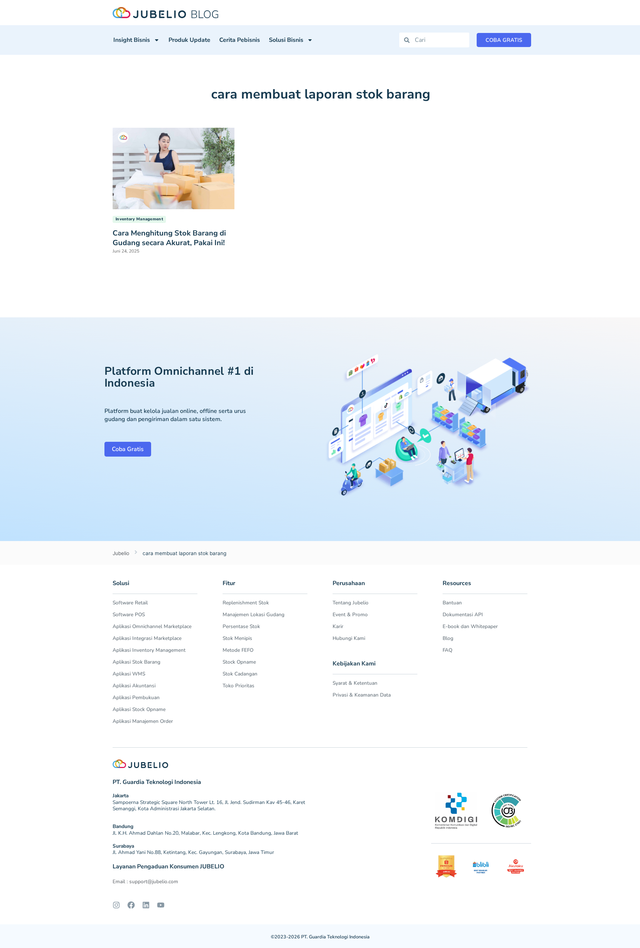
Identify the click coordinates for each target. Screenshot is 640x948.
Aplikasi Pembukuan (136, 697)
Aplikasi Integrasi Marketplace (147, 638)
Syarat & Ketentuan (355, 683)
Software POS (129, 614)
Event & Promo (350, 614)
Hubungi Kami (349, 638)
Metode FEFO (238, 650)
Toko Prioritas (238, 685)
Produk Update (189, 40)
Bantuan (452, 602)
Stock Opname (239, 661)
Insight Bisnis (131, 40)
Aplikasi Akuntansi (134, 685)
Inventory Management (139, 219)
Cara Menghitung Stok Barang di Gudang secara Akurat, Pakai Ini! (169, 238)
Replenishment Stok (246, 602)
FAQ (447, 650)
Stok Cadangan (240, 673)
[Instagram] (116, 905)
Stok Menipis (237, 638)
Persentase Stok (241, 626)
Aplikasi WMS (129, 673)
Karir (338, 626)
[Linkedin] (146, 905)
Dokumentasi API (463, 614)
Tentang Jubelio (351, 602)
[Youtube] (160, 905)
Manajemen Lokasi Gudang (253, 614)
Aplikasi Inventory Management (149, 650)
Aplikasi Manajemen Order (143, 721)
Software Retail (130, 602)
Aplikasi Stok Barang (136, 661)
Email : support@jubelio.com (145, 881)
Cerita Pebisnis (239, 40)
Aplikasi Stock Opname (139, 709)
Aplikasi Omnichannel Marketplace (152, 626)
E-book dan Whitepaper (470, 626)
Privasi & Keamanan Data (362, 694)
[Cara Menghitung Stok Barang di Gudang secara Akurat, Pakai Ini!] (173, 167)
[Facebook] (131, 905)
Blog (448, 638)
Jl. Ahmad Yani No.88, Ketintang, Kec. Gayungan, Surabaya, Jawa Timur (193, 852)
